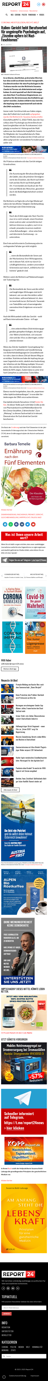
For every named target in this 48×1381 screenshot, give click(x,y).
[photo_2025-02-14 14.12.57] (18, 984)
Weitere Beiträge (9, 669)
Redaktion (14, 11)
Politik (24, 14)
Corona (17, 14)
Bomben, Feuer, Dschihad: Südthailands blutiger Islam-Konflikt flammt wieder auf (31, 780)
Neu (12, 14)
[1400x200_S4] (24, 382)
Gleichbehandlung (10, 517)
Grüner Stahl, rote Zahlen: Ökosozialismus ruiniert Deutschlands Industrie (30, 717)
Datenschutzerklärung (17, 1376)
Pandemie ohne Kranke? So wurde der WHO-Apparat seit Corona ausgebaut (31, 769)
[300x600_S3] (18, 861)
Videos (41, 14)
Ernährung (15, 427)
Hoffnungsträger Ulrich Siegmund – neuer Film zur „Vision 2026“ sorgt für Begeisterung (30, 729)
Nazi (39, 517)
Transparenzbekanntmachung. (35, 158)
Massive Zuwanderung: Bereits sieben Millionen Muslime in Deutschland (31, 738)
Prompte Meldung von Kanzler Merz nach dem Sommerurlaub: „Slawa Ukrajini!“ (30, 686)
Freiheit (31, 514)
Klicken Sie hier (6, 510)
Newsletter (33, 11)
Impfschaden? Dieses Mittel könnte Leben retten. (23, 990)
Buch (9, 1168)
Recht (29, 22)
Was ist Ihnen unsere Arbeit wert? (24, 536)
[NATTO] (24, 1030)
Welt (36, 22)
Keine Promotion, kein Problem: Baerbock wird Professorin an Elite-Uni (30, 696)
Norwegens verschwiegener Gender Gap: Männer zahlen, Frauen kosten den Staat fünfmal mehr (29, 708)
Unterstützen (23, 11)
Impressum (35, 1376)
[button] (6, 14)
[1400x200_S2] (24, 152)
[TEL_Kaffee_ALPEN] (24, 914)
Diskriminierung (8, 514)
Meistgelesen (18, 22)
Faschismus (22, 514)
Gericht (39, 514)
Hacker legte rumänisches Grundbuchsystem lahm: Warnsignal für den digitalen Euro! (31, 759)
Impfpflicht (24, 517)
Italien (34, 517)
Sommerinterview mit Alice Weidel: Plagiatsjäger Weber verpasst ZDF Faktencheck (31, 748)
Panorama (32, 14)
